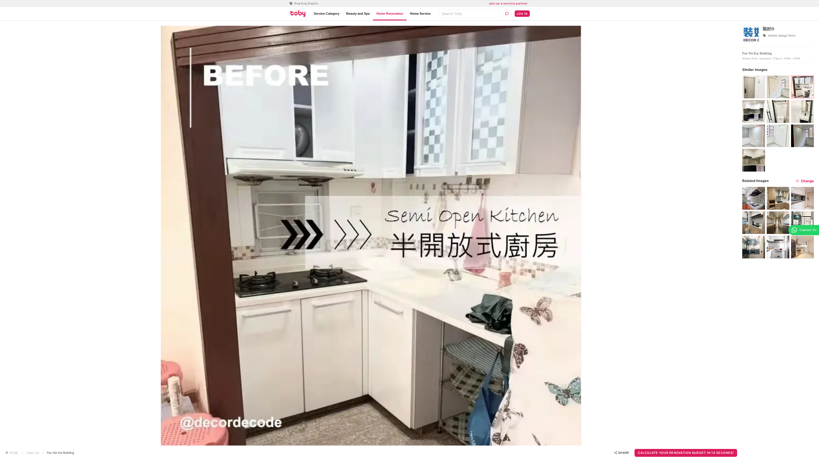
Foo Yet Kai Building (60, 452)
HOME (13, 452)
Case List (32, 452)
